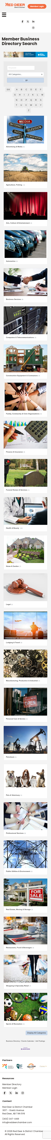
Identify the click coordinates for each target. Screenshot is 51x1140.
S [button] (40, 100)
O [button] (21, 100)
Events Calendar (27, 1041)
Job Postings (40, 1041)
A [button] (16, 90)
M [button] (42, 95)
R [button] (36, 100)
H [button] (20, 95)
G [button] (15, 95)
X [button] (36, 105)
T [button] (16, 105)
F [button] (40, 90)
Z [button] (28, 110)
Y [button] (40, 105)
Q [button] (31, 100)
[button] (36, 1033)
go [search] (27, 80)
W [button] (31, 105)
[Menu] (5, 15)
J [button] (28, 95)
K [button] (33, 95)
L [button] (37, 95)
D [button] (31, 90)
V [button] (26, 105)
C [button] (26, 90)
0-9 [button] (8, 90)
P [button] (26, 100)
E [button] (36, 90)
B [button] (21, 90)
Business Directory (13, 1041)
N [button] (16, 100)
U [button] (21, 105)
